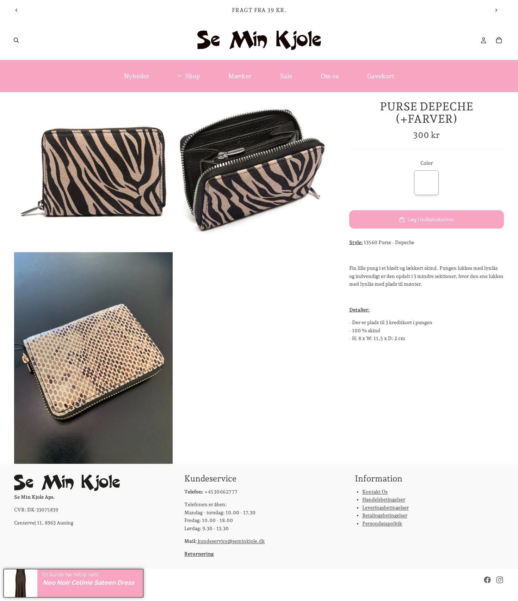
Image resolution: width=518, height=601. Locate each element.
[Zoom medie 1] (93, 171)
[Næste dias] (496, 10)
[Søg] (16, 40)
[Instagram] (499, 580)
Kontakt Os (375, 491)
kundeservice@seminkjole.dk (231, 541)
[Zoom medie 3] (93, 358)
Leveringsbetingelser (385, 507)
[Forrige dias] (16, 10)
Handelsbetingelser (383, 500)
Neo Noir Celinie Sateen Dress (88, 582)
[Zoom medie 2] (253, 171)
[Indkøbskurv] (499, 40)
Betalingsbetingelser (384, 515)
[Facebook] (487, 580)
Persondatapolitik (382, 523)
